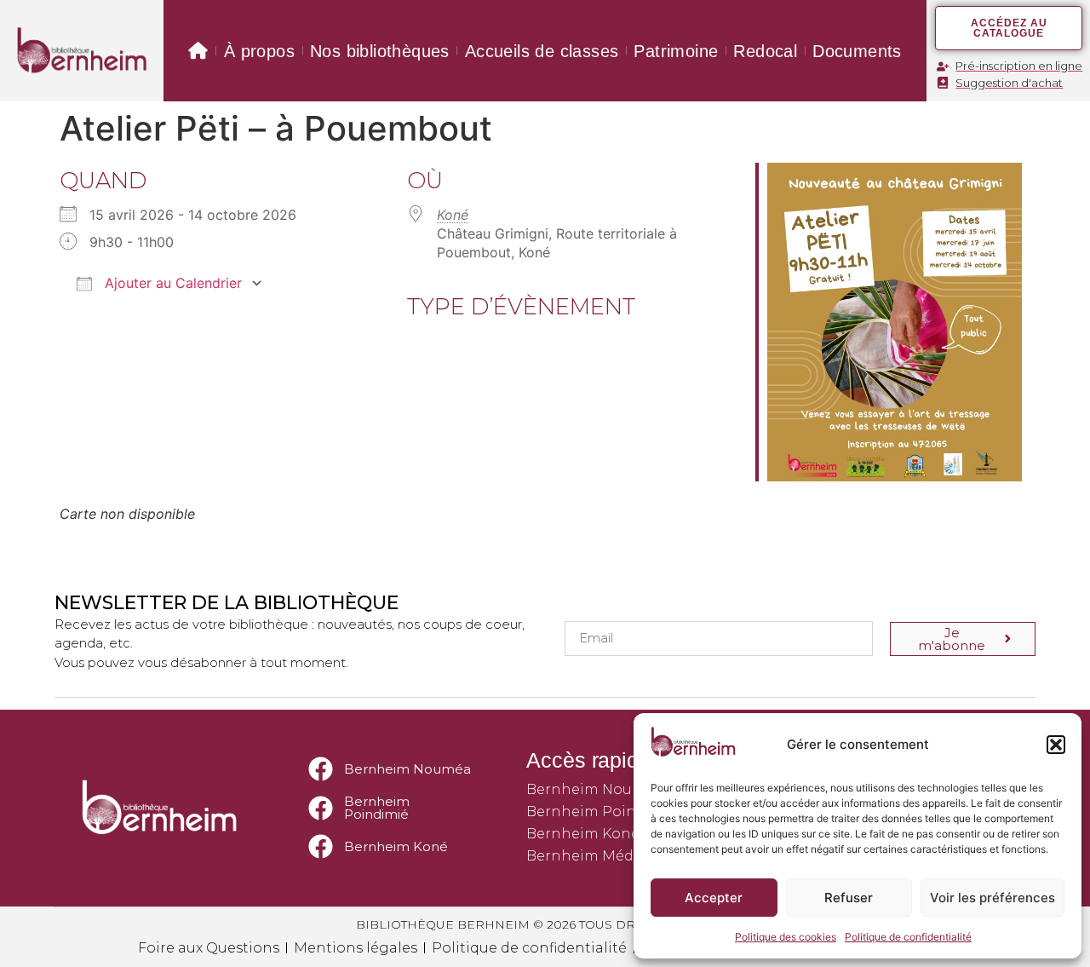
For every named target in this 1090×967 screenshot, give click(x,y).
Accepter (714, 897)
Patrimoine (676, 51)
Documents (857, 51)
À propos (259, 51)
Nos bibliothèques (380, 51)
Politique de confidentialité (908, 936)
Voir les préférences (992, 897)
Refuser (848, 897)
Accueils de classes (542, 51)
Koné (452, 214)
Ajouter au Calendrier (171, 282)
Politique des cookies (785, 936)
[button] (1055, 744)
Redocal (765, 51)
